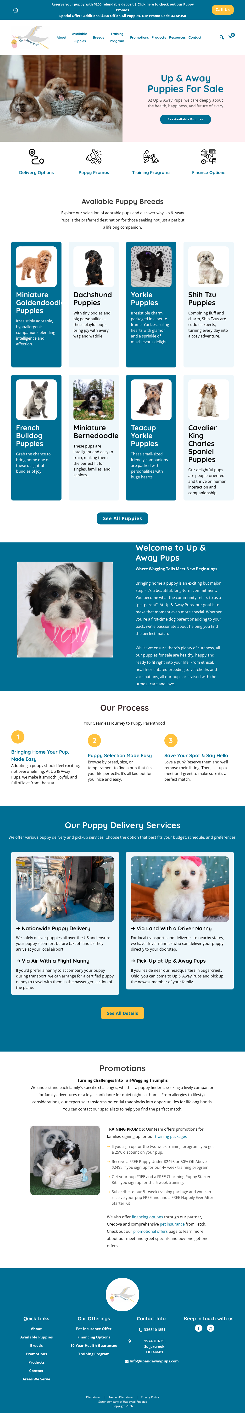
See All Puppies (122, 518)
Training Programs (151, 172)
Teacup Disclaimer (121, 1397)
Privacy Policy (150, 1397)
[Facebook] (198, 1328)
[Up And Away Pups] (30, 37)
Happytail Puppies (135, 1402)
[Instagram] (210, 1328)
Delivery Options (36, 172)
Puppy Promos (94, 172)
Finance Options (208, 172)
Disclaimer (93, 1397)
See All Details (122, 1013)
